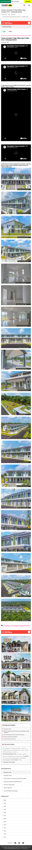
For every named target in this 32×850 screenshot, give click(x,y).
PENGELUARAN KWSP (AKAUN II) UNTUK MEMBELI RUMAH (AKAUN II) (16, 732)
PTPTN (4, 758)
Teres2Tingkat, (14, 626)
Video (10, 31)
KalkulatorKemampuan (16, 750)
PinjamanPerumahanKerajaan (8, 756)
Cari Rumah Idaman (6, 1)
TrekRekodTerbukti (24, 626)
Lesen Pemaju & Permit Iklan (10, 739)
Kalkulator (9, 750)
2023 (5, 809)
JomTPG (4, 750)
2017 (5, 827)
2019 (5, 821)
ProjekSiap (26, 756)
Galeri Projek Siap (8, 787)
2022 (5, 812)
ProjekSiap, (6, 626)
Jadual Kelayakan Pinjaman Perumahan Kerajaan (14, 734)
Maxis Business (17, 848)
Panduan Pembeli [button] (6, 26)
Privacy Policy (25, 848)
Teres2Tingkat (6, 760)
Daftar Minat (16, 1)
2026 (5, 800)
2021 (5, 815)
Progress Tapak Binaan (9, 784)
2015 (5, 834)
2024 (5, 806)
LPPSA (26, 750)
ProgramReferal (18, 756)
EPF (25, 748)
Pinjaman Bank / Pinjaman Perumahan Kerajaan (15, 778)
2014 (5, 837)
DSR (22, 748)
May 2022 (13, 14)
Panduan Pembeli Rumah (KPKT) (10, 736)
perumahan (19, 754)
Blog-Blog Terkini (8, 775)
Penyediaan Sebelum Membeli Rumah (13, 781)
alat (3, 748)
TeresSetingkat (14, 760)
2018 (5, 824)
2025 (5, 803)
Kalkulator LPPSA (7, 729)
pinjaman (24, 754)
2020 (5, 818)
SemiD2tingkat (9, 758)
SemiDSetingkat (16, 758)
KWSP (23, 750)
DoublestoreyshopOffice (16, 748)
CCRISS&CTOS (7, 748)
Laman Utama (4, 14)
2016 (5, 831)
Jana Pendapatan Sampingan (11, 790)
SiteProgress (23, 758)
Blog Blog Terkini (7, 772)
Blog (9, 14)
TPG (20, 760)
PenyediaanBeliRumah (9, 754)
